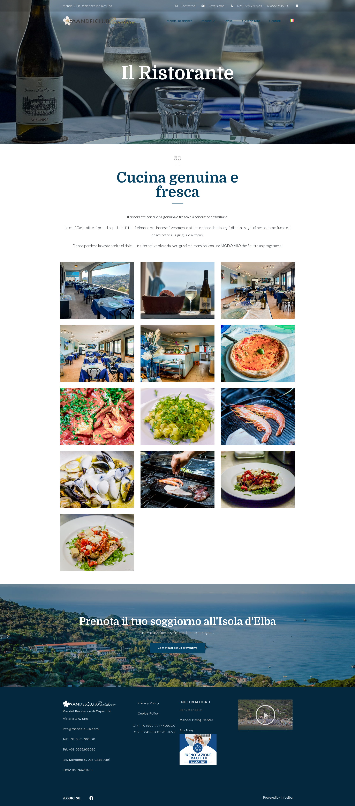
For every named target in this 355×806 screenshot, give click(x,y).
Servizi (228, 21)
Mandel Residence (179, 21)
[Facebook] (91, 798)
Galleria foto (251, 21)
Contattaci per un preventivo (177, 647)
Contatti (275, 21)
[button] (265, 715)
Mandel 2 (208, 21)
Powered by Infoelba (278, 797)
